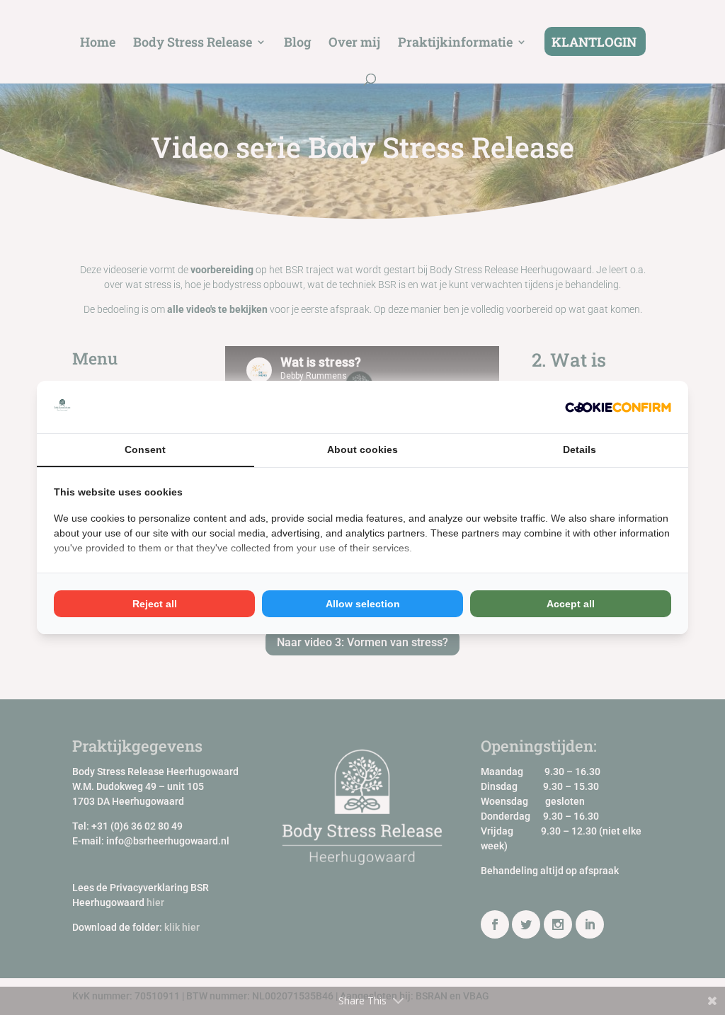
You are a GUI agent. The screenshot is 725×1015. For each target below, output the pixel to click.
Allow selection (363, 603)
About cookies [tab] (362, 449)
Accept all (571, 603)
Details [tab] (579, 449)
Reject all (154, 603)
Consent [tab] (145, 449)
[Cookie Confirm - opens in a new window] (618, 406)
